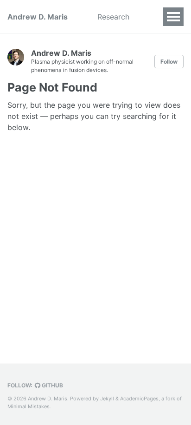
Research (113, 16)
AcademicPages (139, 398)
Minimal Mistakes (28, 406)
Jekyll (107, 398)
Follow (169, 61)
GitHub (51, 385)
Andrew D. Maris (37, 16)
